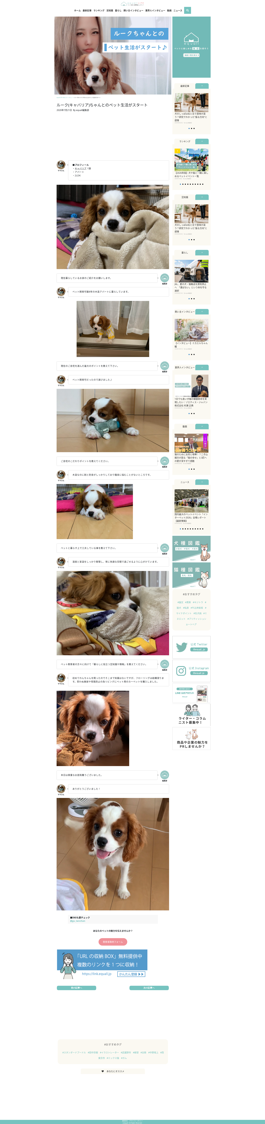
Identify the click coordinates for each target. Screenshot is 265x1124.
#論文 (180, 602)
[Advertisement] (113, 137)
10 (202, 184)
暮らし (118, 10)
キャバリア (81, 168)
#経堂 (136, 1052)
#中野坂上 (153, 1052)
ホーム (77, 10)
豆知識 (109, 10)
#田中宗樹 (93, 1052)
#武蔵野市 (126, 1052)
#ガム (124, 1058)
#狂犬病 (198, 613)
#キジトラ (198, 602)
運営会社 (125, 1121)
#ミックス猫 (113, 1058)
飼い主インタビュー (133, 10)
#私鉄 (186, 607)
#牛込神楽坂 (197, 607)
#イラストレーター (110, 1052)
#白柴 (144, 1052)
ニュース (177, 10)
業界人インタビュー (155, 10)
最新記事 (87, 10)
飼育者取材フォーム (113, 941)
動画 (169, 10)
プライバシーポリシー (136, 1121)
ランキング (98, 10)
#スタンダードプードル (74, 1052)
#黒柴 (188, 602)
